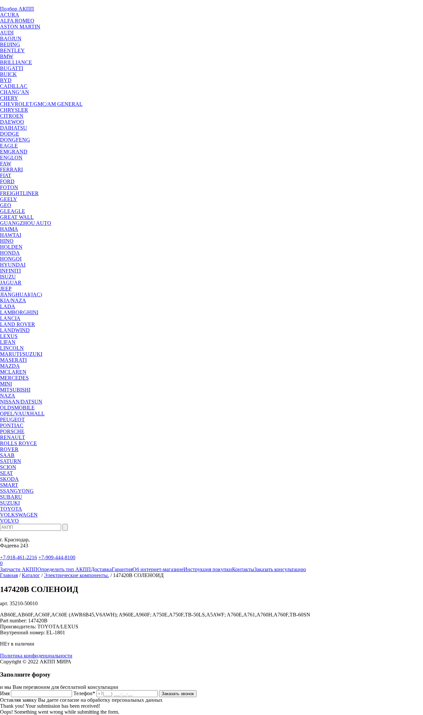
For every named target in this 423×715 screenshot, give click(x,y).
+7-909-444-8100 (56, 557)
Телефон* (84, 693)
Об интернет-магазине (158, 569)
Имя (5, 693)
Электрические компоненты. (76, 575)
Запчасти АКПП (18, 569)
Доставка (101, 569)
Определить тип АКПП (64, 569)
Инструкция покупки (207, 569)
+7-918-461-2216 (18, 557)
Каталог (31, 575)
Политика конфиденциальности (36, 655)
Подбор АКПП (17, 9)
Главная (9, 575)
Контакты (243, 569)
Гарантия (122, 569)
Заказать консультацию (280, 569)
